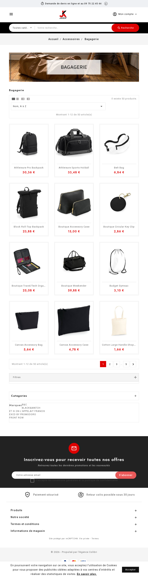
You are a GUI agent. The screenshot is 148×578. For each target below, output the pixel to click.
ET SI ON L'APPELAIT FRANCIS (27, 411)
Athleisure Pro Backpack (29, 167)
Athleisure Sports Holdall (74, 167)
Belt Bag (119, 167)
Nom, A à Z (58, 106)
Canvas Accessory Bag (29, 344)
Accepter (130, 569)
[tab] (13, 99)
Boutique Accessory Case (74, 226)
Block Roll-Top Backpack (29, 226)
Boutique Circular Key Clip (119, 226)
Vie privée (84, 538)
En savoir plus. (87, 574)
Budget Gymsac (119, 285)
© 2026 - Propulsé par (64, 552)
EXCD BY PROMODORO (22, 414)
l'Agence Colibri (87, 552)
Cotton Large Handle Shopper (120, 344)
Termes (95, 538)
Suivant (133, 364)
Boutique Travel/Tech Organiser (31, 285)
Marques (15, 405)
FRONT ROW (16, 417)
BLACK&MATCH (31, 407)
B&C (24, 404)
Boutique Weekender (73, 285)
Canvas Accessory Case (74, 344)
